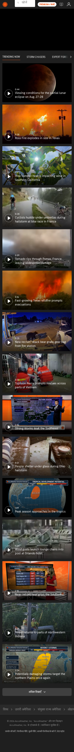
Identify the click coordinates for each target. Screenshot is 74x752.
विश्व (5, 709)
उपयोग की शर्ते (10, 731)
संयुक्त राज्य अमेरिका (49, 709)
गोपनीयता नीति (22, 731)
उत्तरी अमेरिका (23, 709)
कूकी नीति (32, 731)
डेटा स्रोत (60, 731)
